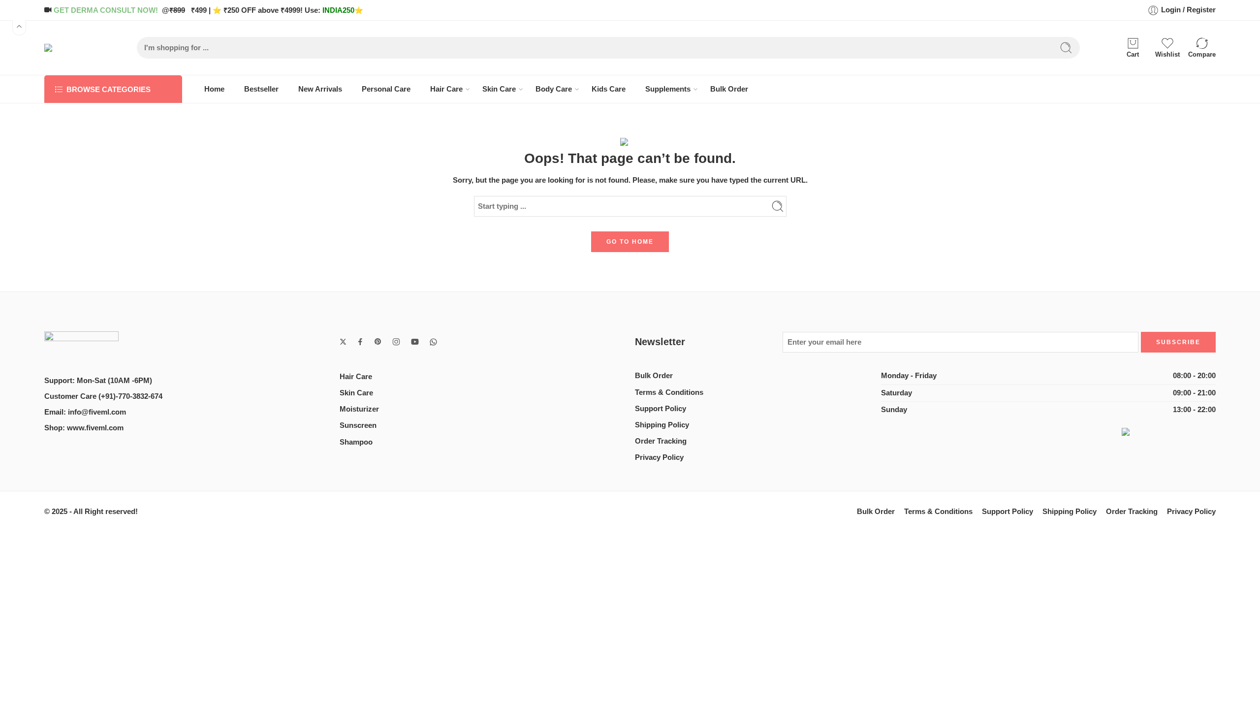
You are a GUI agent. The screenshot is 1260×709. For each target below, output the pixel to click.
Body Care (554, 89)
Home (214, 89)
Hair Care (446, 89)
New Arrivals (320, 89)
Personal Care (386, 89)
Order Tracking (661, 441)
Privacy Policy (659, 457)
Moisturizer (359, 409)
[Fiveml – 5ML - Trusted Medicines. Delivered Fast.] (70, 48)
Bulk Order (729, 89)
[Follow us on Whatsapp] (433, 342)
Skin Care (499, 89)
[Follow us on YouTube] (414, 341)
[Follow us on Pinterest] (378, 342)
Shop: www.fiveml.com (84, 428)
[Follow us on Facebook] (360, 342)
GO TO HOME (630, 241)
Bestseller (261, 89)
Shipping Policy (662, 425)
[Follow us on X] (343, 341)
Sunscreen (358, 425)
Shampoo (356, 442)
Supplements (668, 89)
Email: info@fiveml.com (85, 412)
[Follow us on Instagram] (396, 341)
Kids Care (609, 89)
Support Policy (660, 409)
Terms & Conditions (669, 392)
